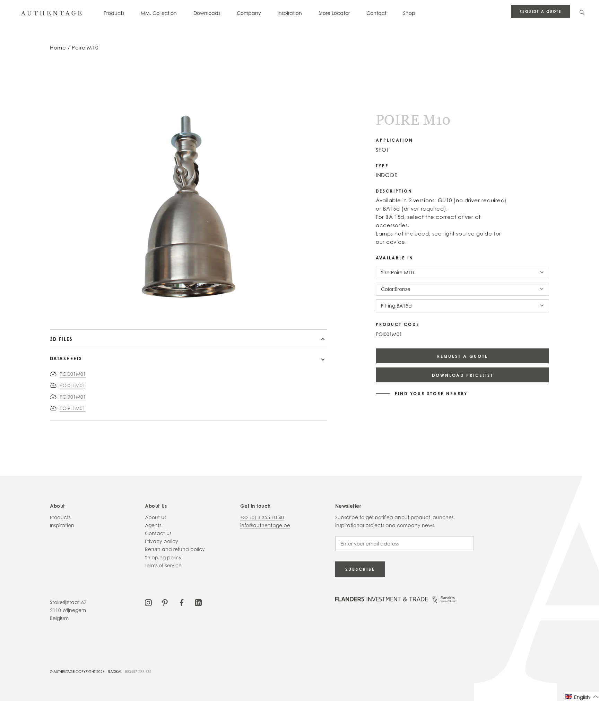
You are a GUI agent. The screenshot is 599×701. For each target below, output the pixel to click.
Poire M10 (85, 47)
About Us (155, 517)
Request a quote (541, 11)
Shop (409, 13)
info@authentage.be (265, 525)
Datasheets (66, 358)
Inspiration (290, 13)
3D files (61, 339)
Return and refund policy (175, 549)
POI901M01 (73, 397)
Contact (376, 13)
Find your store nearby (431, 393)
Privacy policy (161, 541)
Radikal (115, 671)
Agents (153, 525)
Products (114, 13)
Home (58, 47)
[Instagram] (148, 602)
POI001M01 (73, 374)
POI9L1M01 (72, 408)
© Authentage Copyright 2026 (77, 671)
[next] (101, 309)
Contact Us (158, 533)
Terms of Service (163, 565)
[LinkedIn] (198, 602)
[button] (582, 696)
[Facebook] (181, 602)
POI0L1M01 (72, 385)
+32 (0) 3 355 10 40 (262, 517)
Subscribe (360, 569)
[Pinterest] (165, 602)
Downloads (206, 13)
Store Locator (334, 13)
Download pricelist (462, 375)
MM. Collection (159, 13)
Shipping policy (163, 557)
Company (249, 13)
